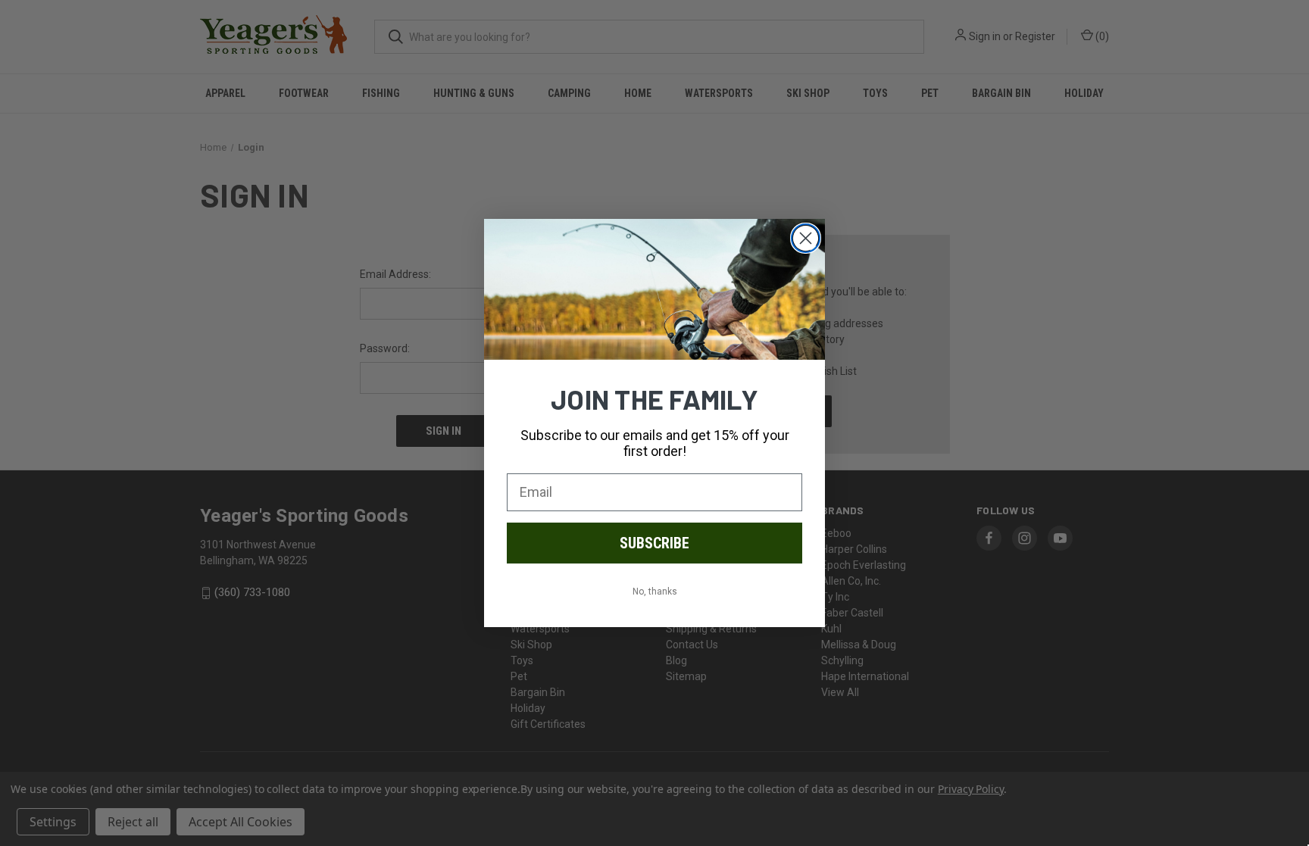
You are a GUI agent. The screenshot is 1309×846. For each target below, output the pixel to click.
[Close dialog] (805, 238)
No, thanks (655, 591)
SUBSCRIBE (654, 543)
